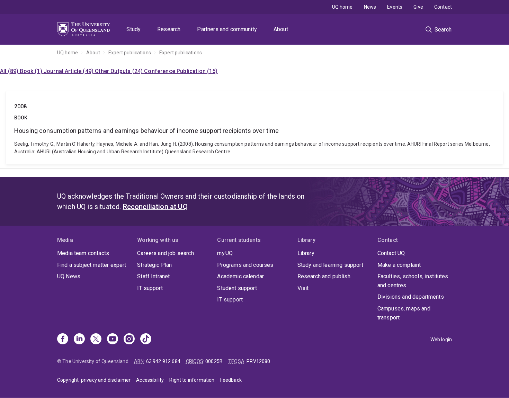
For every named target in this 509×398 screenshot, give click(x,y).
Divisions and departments (410, 296)
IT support (150, 288)
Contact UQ (391, 253)
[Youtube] (112, 339)
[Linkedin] (79, 339)
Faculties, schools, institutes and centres (412, 281)
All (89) (10, 71)
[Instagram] (129, 339)
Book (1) (31, 71)
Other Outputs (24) (119, 71)
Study (133, 29)
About (281, 29)
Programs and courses (245, 265)
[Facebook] (62, 339)
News (370, 7)
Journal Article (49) (69, 71)
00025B (214, 361)
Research (168, 29)
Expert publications (129, 52)
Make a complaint (399, 265)
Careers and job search (165, 253)
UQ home (342, 7)
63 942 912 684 (163, 361)
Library (305, 253)
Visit (303, 288)
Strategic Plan (154, 265)
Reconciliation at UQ (155, 206)
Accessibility (150, 380)
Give (418, 7)
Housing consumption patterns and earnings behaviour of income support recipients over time (254, 127)
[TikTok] (145, 339)
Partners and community (227, 29)
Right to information (191, 380)
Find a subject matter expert (91, 265)
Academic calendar (240, 276)
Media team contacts (83, 253)
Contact (443, 7)
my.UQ (225, 253)
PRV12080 (258, 361)
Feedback (231, 380)
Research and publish (323, 276)
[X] (95, 339)
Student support (237, 288)
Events (394, 7)
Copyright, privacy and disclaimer (94, 380)
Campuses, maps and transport (403, 313)
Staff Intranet (153, 276)
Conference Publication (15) (180, 71)
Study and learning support (330, 265)
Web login (441, 339)
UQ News (68, 276)
